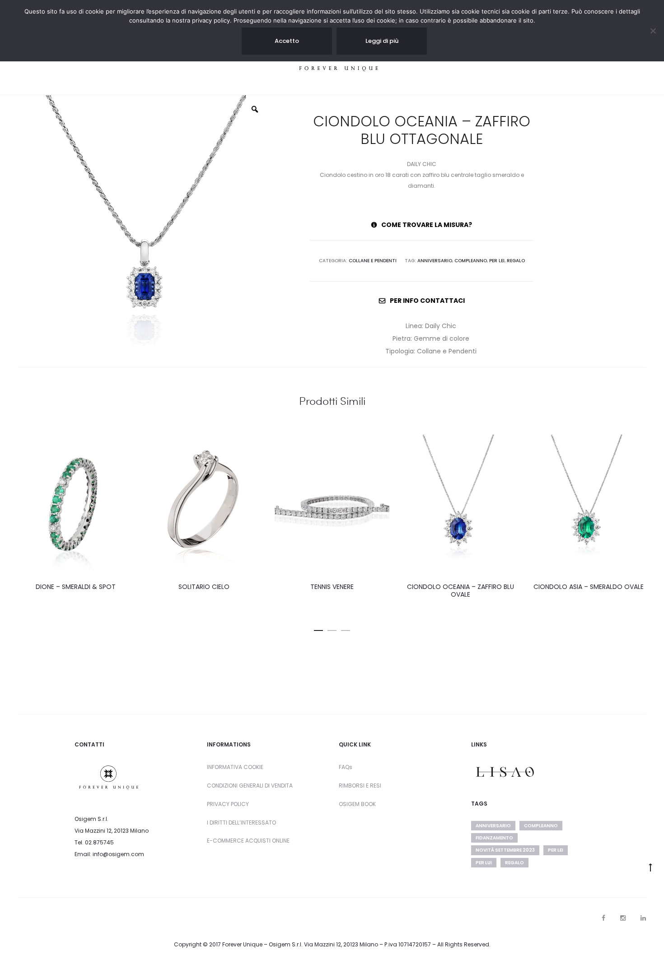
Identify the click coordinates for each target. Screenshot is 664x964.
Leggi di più (381, 41)
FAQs (345, 767)
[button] (318, 628)
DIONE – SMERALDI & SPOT (76, 586)
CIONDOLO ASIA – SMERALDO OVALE (588, 586)
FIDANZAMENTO (494, 837)
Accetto (287, 41)
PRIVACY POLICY (228, 804)
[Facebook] (603, 918)
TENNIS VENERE (332, 586)
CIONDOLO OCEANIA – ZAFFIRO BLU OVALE (460, 590)
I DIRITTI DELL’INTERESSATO (241, 822)
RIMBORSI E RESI (360, 785)
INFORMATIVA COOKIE (235, 767)
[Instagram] (623, 918)
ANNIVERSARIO (434, 260)
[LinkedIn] (643, 918)
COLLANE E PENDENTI (373, 260)
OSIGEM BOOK (357, 804)
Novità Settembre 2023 (505, 850)
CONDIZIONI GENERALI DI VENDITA (250, 785)
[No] (652, 30)
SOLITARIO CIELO (203, 586)
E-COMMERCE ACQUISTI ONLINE (248, 840)
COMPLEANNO (470, 260)
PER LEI (497, 260)
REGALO (516, 260)
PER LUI (484, 862)
